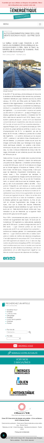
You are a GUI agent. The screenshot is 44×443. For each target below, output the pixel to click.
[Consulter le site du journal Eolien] (22, 381)
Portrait (9, 323)
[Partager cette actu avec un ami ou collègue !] (13, 259)
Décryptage (10, 315)
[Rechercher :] (19, 332)
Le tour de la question (14, 319)
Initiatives (10, 321)
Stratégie (10, 317)
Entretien (10, 312)
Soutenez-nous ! (12, 310)
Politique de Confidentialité (22, 432)
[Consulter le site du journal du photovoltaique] (22, 392)
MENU (6, 24)
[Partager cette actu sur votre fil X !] (4, 259)
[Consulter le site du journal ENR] (22, 370)
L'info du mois (11, 313)
